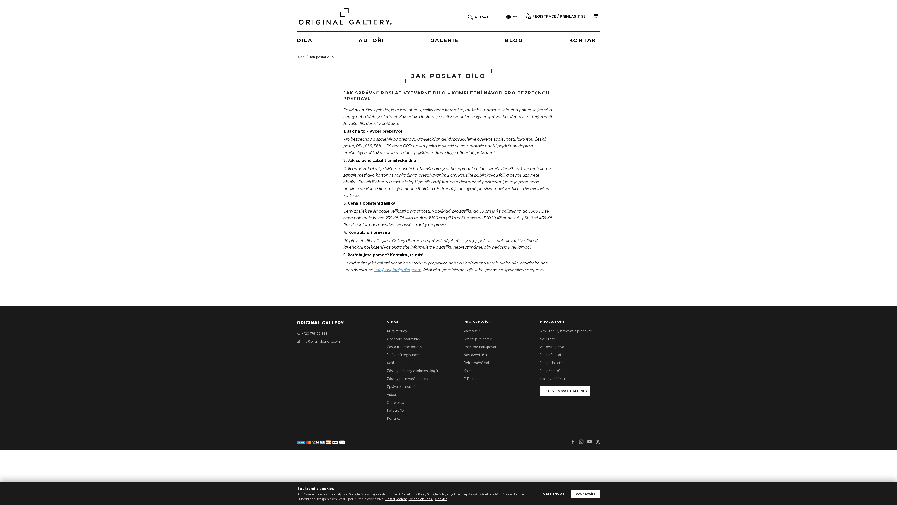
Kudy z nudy (397, 331)
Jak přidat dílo (551, 371)
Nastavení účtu (475, 355)
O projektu (395, 402)
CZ (515, 17)
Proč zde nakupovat (479, 347)
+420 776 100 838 (314, 333)
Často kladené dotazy (404, 347)
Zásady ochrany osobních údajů (412, 371)
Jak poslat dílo (551, 363)
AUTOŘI (371, 40)
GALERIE (444, 40)
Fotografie (395, 410)
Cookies (441, 499)
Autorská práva (552, 347)
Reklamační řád (476, 363)
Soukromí (548, 339)
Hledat (482, 17)
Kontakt (393, 418)
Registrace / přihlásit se (559, 16)
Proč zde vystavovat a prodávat (566, 331)
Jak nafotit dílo (552, 355)
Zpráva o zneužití (400, 387)
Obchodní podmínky (403, 339)
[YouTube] (589, 442)
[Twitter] (598, 442)
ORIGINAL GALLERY (320, 322)
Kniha (468, 371)
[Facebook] (572, 442)
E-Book (469, 379)
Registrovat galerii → (565, 391)
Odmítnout (553, 493)
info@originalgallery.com (397, 270)
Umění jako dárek (477, 339)
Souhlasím (585, 493)
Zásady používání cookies (407, 379)
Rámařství (471, 331)
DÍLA (305, 40)
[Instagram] (581, 442)
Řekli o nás (395, 363)
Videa (391, 395)
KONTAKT (584, 40)
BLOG (514, 40)
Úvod (301, 57)
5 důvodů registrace (403, 355)
